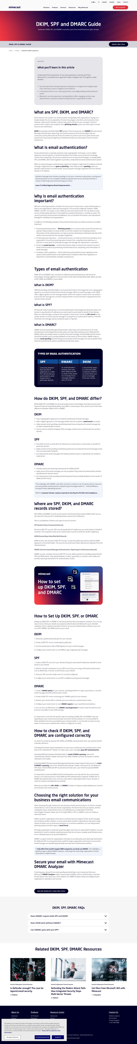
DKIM (36, 131)
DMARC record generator (68, 708)
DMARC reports (67, 704)
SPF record (91, 314)
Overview (14, 1016)
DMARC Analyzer (48, 874)
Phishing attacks (64, 229)
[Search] (98, 2)
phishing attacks (71, 124)
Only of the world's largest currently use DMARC (62, 849)
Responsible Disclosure (86, 1035)
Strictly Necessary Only (42, 1037)
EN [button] (92, 2)
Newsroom (54, 1016)
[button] (68, 916)
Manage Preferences (12, 1037)
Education (34, 1018)
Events (52, 1018)
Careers (104, 2)
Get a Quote (120, 7)
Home (10, 50)
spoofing (87, 166)
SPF (60, 131)
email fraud (63, 825)
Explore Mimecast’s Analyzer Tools (51, 891)
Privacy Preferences (73, 1035)
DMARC (88, 131)
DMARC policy (47, 691)
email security (49, 245)
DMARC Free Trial (118, 44)
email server (88, 421)
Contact (125, 2)
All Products (35, 1016)
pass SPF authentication (90, 750)
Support (111, 2)
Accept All (58, 1037)
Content (17, 50)
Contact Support (114, 1020)
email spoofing (45, 339)
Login (118, 2)
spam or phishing (62, 166)
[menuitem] (46, 8)
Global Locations (114, 1016)
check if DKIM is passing (77, 754)
